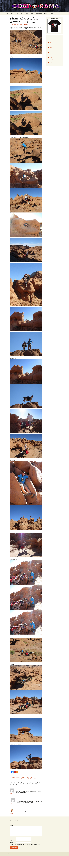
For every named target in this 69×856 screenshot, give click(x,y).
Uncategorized (20, 24)
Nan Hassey (26, 24)
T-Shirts (32, 13)
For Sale (22, 13)
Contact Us (51, 13)
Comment (12, 825)
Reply (18, 795)
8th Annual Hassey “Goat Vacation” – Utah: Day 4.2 (31, 778)
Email (11, 840)
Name (11, 837)
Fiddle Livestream (39, 13)
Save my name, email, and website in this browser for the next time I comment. (25, 844)
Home (7, 13)
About (12, 13)
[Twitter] (13, 772)
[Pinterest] (15, 772)
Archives (45, 13)
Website (11, 842)
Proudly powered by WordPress (11, 853)
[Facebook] (11, 772)
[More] (17, 772)
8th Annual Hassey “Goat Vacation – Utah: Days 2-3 (21, 777)
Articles (27, 13)
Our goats (16, 13)
